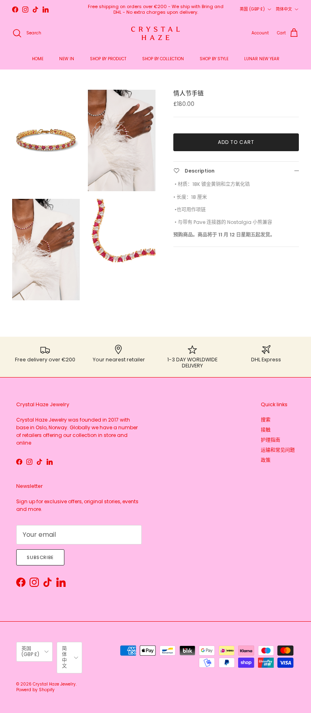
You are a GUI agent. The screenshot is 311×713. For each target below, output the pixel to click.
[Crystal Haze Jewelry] (155, 33)
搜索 (266, 419)
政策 (266, 460)
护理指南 (270, 440)
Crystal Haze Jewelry (54, 684)
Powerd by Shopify (35, 690)
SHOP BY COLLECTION (163, 59)
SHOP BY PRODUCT (108, 59)
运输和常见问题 (278, 450)
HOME (37, 59)
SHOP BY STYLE (214, 59)
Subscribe (40, 557)
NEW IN (66, 59)
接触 (266, 429)
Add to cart (236, 142)
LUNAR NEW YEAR (261, 59)
